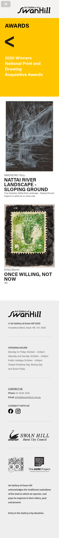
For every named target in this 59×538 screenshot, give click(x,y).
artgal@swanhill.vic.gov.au (28, 397)
